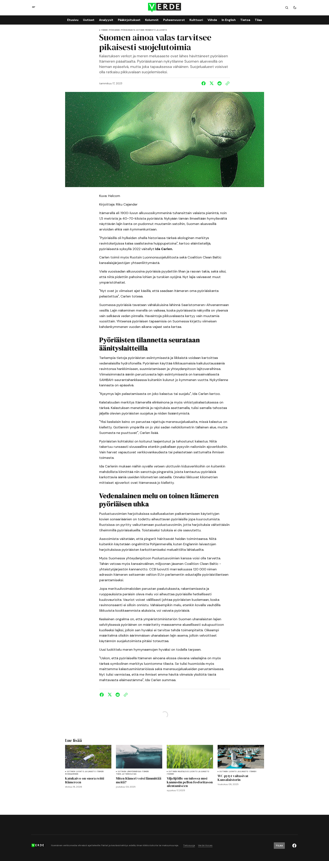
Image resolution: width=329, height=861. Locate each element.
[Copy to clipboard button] (227, 83)
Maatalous (183, 772)
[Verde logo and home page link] (164, 8)
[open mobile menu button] (33, 7)
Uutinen (140, 30)
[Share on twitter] (212, 83)
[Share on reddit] (220, 83)
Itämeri (104, 30)
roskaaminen (71, 774)
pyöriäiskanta (128, 30)
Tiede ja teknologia (126, 774)
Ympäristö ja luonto (156, 30)
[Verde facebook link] (294, 845)
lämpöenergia (134, 772)
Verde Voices (205, 845)
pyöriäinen (114, 30)
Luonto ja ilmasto (86, 772)
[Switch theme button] (295, 8)
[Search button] (287, 8)
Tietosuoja (189, 845)
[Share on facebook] (204, 83)
